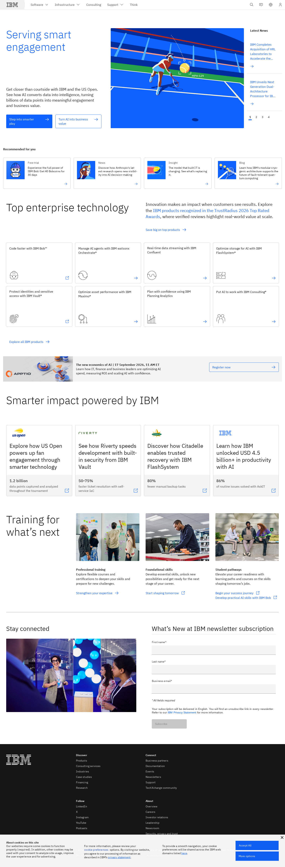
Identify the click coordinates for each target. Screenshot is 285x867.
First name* (159, 642)
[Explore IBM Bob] (67, 278)
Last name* (159, 661)
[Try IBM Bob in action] (47, 183)
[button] (271, 4)
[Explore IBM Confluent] (205, 278)
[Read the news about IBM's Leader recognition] (259, 183)
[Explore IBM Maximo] (136, 321)
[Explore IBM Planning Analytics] (205, 321)
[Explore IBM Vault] (67, 321)
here (184, 853)
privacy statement (119, 857)
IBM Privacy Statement (182, 712)
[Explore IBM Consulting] (274, 321)
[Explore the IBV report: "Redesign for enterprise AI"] (118, 183)
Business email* (162, 681)
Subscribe (161, 723)
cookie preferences (96, 849)
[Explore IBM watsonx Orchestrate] (136, 278)
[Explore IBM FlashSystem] (274, 278)
